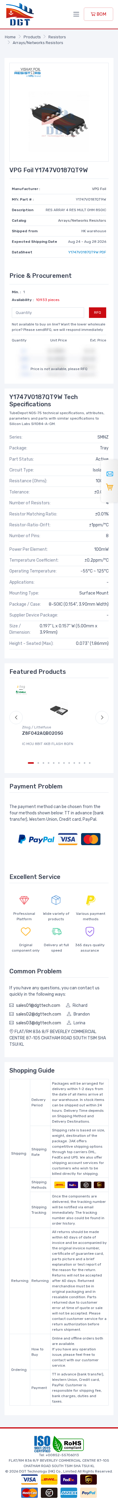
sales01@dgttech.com (38, 1005)
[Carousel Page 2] (38, 763)
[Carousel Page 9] (74, 763)
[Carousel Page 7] (64, 763)
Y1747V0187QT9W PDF (87, 252)
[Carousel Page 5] (53, 763)
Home (10, 37)
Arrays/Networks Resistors (38, 42)
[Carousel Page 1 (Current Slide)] (31, 763)
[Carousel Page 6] (59, 763)
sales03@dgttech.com (38, 1023)
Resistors (57, 37)
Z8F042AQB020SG (42, 733)
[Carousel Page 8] (69, 763)
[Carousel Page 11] (84, 763)
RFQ (97, 312)
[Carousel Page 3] (43, 763)
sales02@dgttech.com (38, 1014)
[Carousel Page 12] (89, 763)
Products (32, 37)
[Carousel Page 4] (48, 763)
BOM (100, 14)
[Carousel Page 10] (79, 763)
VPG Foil (99, 189)
